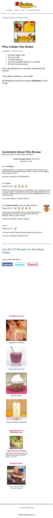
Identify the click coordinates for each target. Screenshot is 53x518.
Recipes (9, 10)
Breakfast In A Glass (16, 342)
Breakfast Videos (16, 463)
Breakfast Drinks (22, 17)
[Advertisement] (26, 116)
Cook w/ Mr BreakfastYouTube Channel (16, 487)
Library (16, 10)
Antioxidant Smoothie (16, 369)
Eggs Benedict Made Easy (17, 451)
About (7, 504)
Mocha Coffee (16, 395)
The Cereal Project (33, 10)
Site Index (48, 504)
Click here (13, 456)
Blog (22, 10)
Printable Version (17, 51)
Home (2, 504)
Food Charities (24, 507)
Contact (13, 504)
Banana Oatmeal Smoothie (16, 422)
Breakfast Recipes (8, 17)
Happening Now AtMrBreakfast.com (16, 431)
